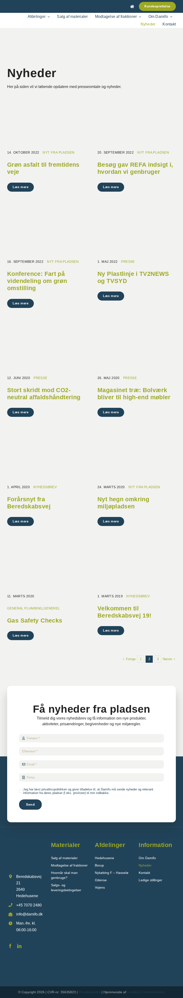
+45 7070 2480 (29, 905)
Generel (52, 608)
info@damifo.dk (29, 914)
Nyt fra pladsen (58, 152)
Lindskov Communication (146, 992)
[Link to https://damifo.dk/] (132, 6)
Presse (128, 261)
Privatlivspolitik (90, 992)
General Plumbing (24, 608)
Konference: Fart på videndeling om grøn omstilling (37, 281)
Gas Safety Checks (34, 620)
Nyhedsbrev (45, 487)
